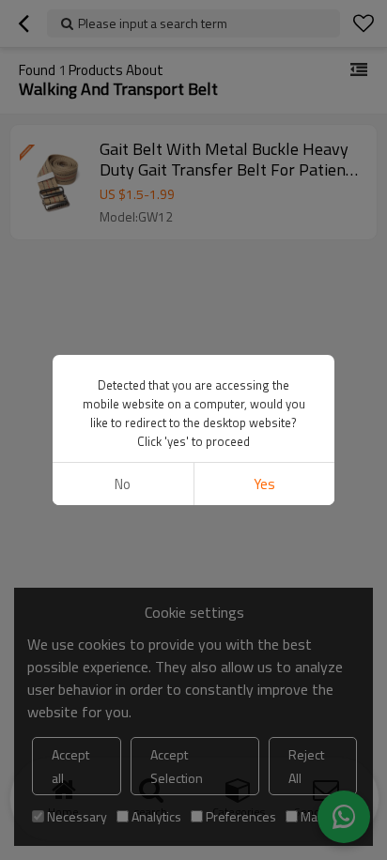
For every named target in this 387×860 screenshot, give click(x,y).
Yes (264, 484)
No (123, 484)
